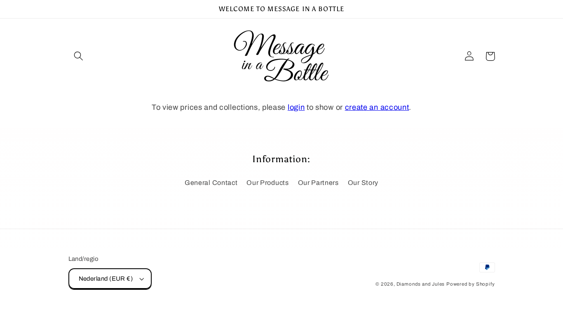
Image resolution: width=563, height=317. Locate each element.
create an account (377, 107)
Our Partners (318, 182)
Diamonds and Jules (420, 284)
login (296, 107)
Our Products (267, 182)
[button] (78, 56)
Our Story (363, 182)
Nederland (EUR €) (106, 278)
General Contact (211, 182)
